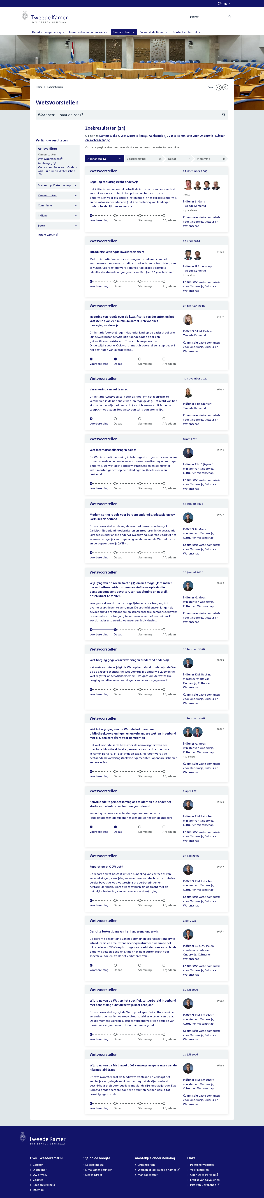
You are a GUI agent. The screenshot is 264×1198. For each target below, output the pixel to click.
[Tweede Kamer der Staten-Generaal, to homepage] (45, 16)
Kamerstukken (55, 86)
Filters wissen (46, 235)
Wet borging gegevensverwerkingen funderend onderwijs (129, 660)
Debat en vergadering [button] (47, 32)
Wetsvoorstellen (132, 135)
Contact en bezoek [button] (185, 32)
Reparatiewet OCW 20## (107, 866)
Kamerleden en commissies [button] (87, 32)
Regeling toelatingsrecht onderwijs (114, 182)
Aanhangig (156, 135)
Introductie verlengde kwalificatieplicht (117, 252)
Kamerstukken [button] (122, 32)
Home (39, 86)
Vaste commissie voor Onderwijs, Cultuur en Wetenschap (57, 171)
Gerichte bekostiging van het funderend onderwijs (124, 931)
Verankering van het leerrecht (110, 389)
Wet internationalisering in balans (113, 450)
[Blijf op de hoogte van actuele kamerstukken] (225, 87)
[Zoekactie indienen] (230, 16)
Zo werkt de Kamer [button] (152, 32)
